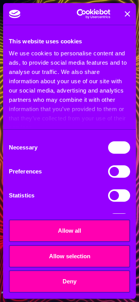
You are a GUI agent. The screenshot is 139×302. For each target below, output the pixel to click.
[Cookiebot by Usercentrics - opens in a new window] (81, 14)
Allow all (69, 230)
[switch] (119, 171)
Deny (69, 281)
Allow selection (69, 256)
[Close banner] (127, 14)
